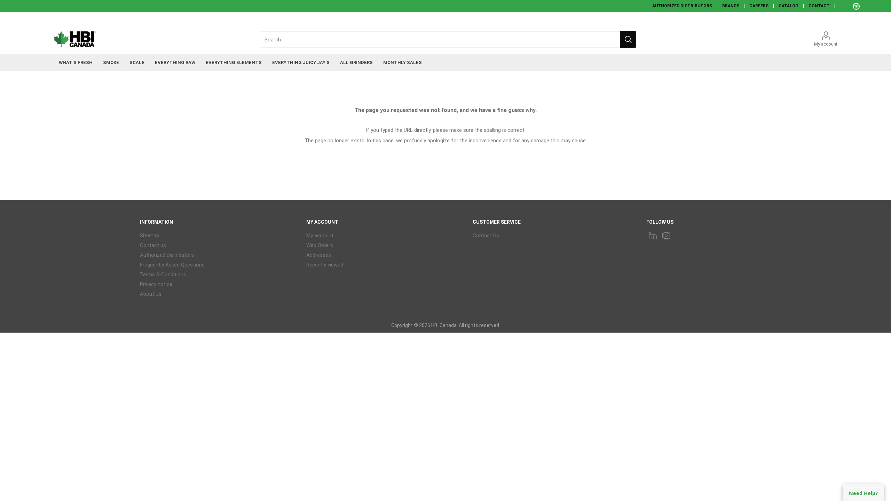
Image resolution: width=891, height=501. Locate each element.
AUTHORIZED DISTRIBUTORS (682, 5)
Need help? (863, 493)
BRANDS (730, 5)
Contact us (153, 245)
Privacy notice (156, 284)
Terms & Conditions (163, 274)
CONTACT (819, 5)
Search (628, 39)
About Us (150, 294)
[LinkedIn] (653, 235)
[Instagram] (666, 235)
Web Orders (319, 245)
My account (825, 44)
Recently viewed (324, 265)
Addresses (318, 255)
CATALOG (788, 5)
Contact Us (486, 235)
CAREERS (758, 5)
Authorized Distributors (167, 255)
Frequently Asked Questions (172, 265)
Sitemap (149, 235)
